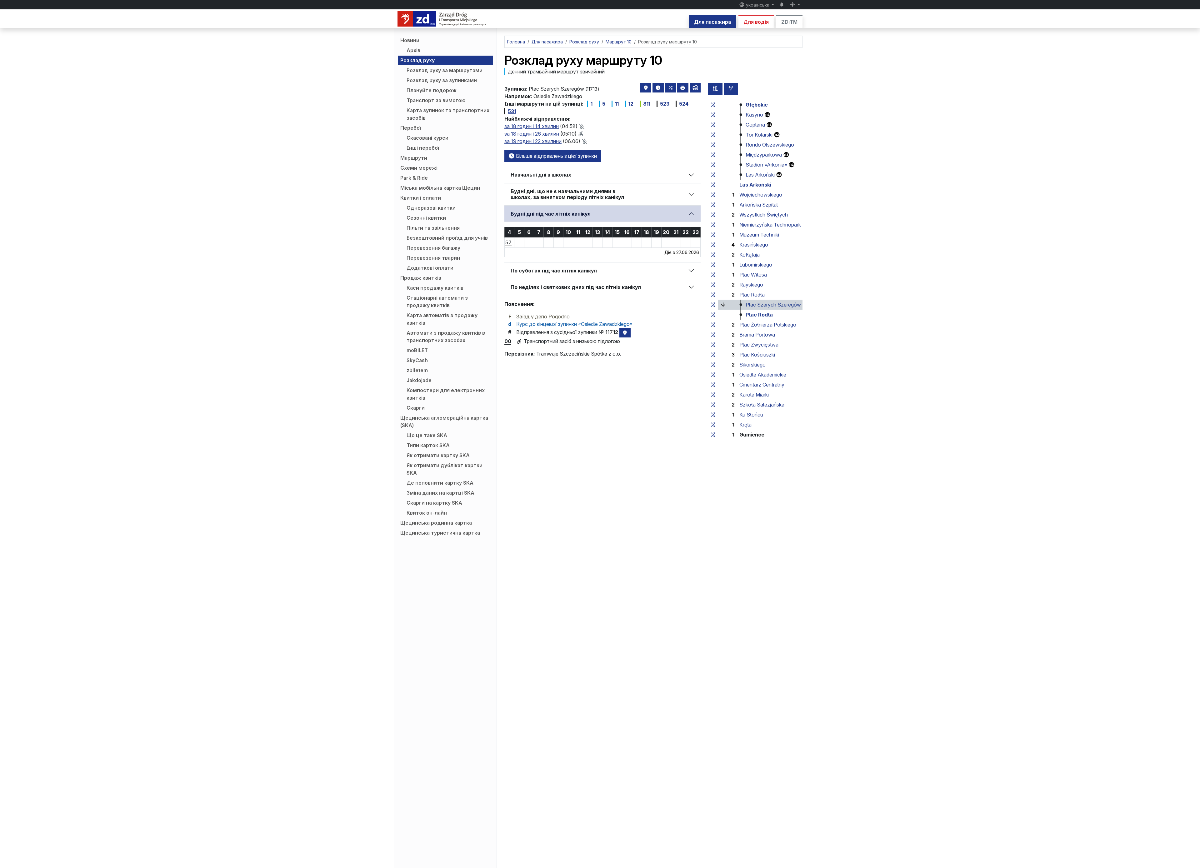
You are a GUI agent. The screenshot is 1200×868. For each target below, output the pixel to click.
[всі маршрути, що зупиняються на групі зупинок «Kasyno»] (713, 115)
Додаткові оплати (430, 268)
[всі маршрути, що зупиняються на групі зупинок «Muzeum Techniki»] (713, 235)
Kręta (745, 425)
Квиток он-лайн (427, 513)
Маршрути (413, 158)
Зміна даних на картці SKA (440, 493)
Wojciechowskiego (760, 195)
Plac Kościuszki (757, 355)
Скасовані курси (427, 138)
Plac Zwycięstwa (758, 345)
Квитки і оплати (420, 198)
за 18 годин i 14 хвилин (531, 126)
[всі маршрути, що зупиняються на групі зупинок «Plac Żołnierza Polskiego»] (713, 325)
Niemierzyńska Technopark (770, 225)
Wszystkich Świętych (763, 215)
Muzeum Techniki (759, 235)
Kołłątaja (749, 255)
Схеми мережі (419, 168)
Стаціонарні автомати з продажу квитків (437, 301)
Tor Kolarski (759, 135)
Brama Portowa (757, 335)
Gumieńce (751, 435)
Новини (409, 40)
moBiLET (417, 350)
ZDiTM (789, 22)
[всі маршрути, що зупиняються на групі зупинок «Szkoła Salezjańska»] (713, 405)
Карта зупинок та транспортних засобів (448, 114)
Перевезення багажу (433, 248)
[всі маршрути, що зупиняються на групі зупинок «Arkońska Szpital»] (713, 205)
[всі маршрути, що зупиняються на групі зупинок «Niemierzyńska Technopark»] (713, 225)
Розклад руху (417, 60)
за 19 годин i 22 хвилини (533, 141)
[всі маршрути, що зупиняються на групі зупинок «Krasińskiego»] (713, 245)
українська (758, 4)
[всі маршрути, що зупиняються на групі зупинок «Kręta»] (713, 425)
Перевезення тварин (433, 258)
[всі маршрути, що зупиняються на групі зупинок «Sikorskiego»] (713, 365)
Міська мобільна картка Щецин (440, 188)
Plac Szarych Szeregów (773, 305)
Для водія (756, 22)
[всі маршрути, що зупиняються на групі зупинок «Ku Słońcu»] (713, 415)
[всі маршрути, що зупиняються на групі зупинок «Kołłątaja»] (713, 255)
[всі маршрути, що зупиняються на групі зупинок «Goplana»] (713, 125)
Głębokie (757, 105)
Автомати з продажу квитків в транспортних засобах (446, 336)
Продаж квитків (420, 278)
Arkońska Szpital (758, 205)
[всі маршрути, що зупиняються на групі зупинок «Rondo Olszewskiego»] (713, 145)
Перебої (410, 128)
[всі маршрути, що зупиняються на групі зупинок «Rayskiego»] (713, 285)
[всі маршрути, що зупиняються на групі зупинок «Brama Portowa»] (713, 335)
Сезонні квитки (426, 218)
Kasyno (754, 115)
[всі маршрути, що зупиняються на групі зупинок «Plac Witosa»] (713, 275)
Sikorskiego (752, 365)
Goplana (755, 125)
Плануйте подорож (432, 90)
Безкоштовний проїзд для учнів (447, 238)
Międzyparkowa (764, 155)
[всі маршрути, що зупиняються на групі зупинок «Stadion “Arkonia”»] (713, 165)
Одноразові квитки (431, 208)
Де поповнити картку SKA (440, 483)
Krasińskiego (753, 245)
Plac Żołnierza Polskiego (767, 325)
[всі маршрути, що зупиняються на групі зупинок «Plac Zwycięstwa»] (713, 345)
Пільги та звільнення (433, 228)
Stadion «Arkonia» (766, 165)
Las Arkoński (760, 175)
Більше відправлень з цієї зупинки (556, 156)
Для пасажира (712, 22)
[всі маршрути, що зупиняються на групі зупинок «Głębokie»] (713, 105)
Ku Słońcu (751, 415)
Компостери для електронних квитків (446, 394)
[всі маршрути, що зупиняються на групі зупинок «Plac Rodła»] (713, 295)
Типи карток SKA (428, 445)
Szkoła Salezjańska (761, 405)
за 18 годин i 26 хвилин (531, 134)
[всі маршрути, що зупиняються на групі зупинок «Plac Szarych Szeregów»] (713, 305)
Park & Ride (414, 178)
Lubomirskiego (755, 265)
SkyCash (417, 360)
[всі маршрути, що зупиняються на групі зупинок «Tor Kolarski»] (713, 135)
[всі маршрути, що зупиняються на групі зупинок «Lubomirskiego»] (713, 265)
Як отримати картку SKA (438, 455)
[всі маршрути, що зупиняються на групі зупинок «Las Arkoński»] (713, 175)
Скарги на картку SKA (434, 503)
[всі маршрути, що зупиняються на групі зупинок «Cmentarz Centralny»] (713, 385)
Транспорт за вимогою (436, 100)
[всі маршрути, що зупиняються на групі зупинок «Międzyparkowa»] (713, 155)
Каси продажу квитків (435, 288)
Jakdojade (419, 380)
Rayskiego (751, 285)
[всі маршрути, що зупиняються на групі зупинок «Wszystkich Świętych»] (713, 215)
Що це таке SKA (427, 435)
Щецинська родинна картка (436, 523)
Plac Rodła (752, 295)
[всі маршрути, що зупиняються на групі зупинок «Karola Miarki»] (713, 395)
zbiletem (417, 370)
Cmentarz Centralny (761, 385)
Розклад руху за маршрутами (444, 70)
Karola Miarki (754, 395)
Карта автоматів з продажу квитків (442, 319)
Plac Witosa (753, 275)
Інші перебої (423, 148)
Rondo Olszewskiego (770, 145)
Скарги (416, 408)
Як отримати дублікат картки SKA (444, 469)
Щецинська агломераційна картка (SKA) (444, 421)
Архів (413, 50)
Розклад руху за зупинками (442, 80)
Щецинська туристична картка (440, 533)
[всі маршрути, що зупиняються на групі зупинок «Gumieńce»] (713, 435)
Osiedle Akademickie (762, 375)
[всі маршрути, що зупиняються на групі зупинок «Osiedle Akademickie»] (713, 375)
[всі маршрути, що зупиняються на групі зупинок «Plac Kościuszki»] (713, 355)
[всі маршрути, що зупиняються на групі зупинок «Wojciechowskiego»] (713, 195)
